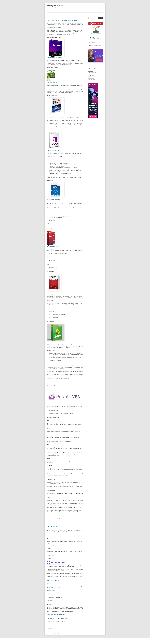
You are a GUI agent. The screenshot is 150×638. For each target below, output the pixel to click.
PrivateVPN (49, 406)
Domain (89, 68)
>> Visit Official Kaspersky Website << (54, 57)
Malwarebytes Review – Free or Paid (94, 45)
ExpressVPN (71, 511)
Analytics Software (91, 65)
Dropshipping (90, 69)
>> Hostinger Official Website (53, 580)
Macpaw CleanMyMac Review (93, 44)
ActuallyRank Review (55, 6)
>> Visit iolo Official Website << (53, 292)
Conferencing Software (92, 67)
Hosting (56, 621)
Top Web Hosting (52, 526)
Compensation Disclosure (56, 11)
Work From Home (91, 78)
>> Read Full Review (51, 545)
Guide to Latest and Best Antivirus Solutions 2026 (62, 20)
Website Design (91, 76)
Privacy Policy (66, 11)
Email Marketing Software (92, 71)
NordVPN (76, 511)
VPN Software (64, 518)
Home (48, 11)
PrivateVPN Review (52, 386)
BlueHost (48, 541)
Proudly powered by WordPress (57, 633)
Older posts (49, 628)
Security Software (58, 378)
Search (89, 16)
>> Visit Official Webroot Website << (54, 82)
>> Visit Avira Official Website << (53, 246)
